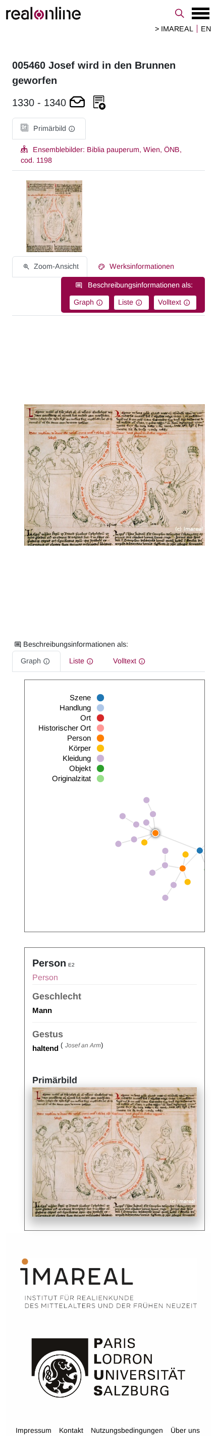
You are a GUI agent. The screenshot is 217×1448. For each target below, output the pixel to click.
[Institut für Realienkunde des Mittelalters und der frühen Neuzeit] (108, 1283)
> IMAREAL (174, 29)
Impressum (33, 1430)
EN (206, 29)
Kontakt (71, 1430)
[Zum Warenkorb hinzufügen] (77, 103)
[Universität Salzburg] (108, 1367)
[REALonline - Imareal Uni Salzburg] (108, 13)
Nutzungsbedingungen (127, 1430)
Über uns (185, 1430)
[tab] (49, 128)
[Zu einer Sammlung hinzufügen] (99, 103)
